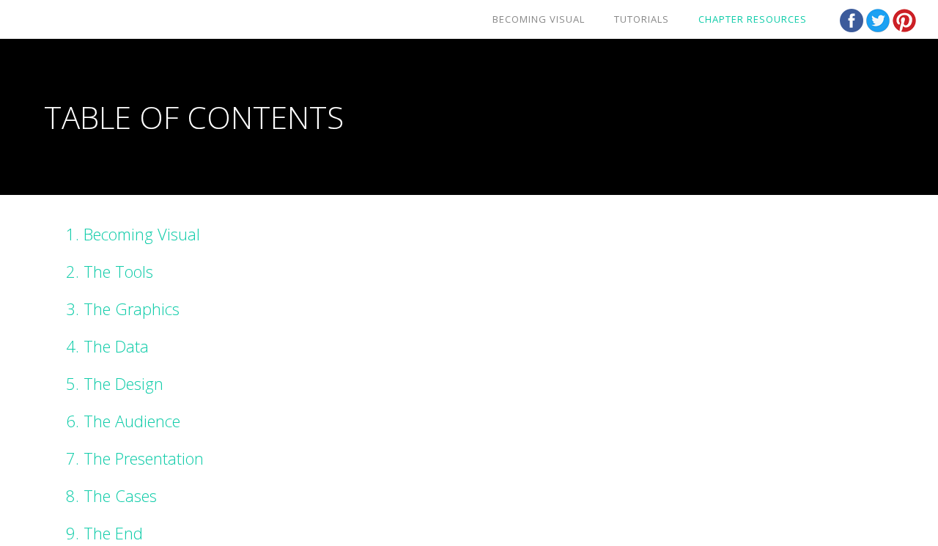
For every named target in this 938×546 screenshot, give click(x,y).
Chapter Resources (752, 19)
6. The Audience (123, 421)
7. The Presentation (135, 458)
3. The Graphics (123, 309)
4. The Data (107, 346)
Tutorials (641, 19)
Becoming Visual (538, 19)
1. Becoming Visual (133, 234)
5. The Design (114, 383)
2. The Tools (109, 271)
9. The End (104, 533)
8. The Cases (111, 495)
